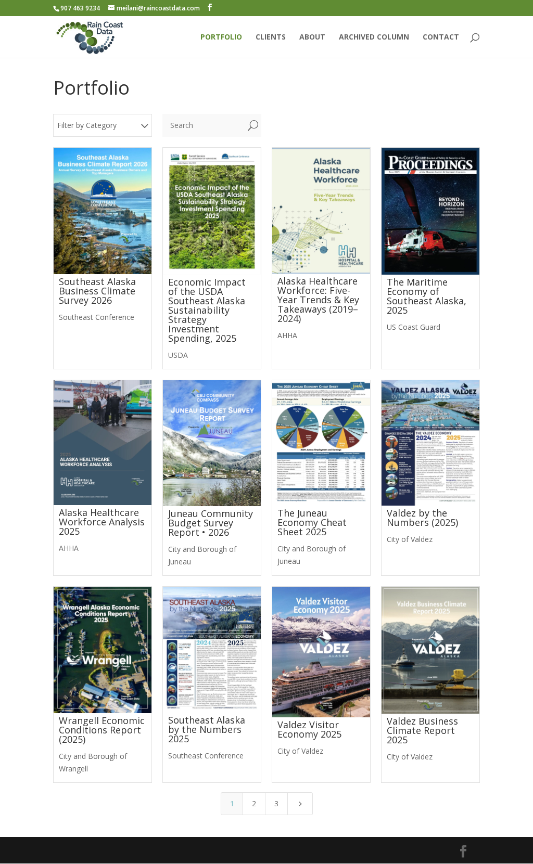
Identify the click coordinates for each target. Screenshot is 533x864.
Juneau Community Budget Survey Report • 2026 (210, 522)
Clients (271, 37)
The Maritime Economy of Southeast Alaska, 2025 (426, 296)
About (312, 37)
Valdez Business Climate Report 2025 (422, 730)
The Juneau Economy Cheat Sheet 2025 (312, 522)
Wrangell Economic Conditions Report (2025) (102, 729)
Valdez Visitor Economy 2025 (309, 729)
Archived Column (374, 37)
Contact (441, 37)
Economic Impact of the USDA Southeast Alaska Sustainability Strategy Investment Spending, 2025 (207, 310)
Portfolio (221, 37)
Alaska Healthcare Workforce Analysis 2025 (102, 521)
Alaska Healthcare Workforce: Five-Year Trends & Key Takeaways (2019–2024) (318, 300)
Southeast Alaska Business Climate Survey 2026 (97, 290)
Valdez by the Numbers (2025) (422, 517)
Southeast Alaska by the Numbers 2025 (206, 729)
